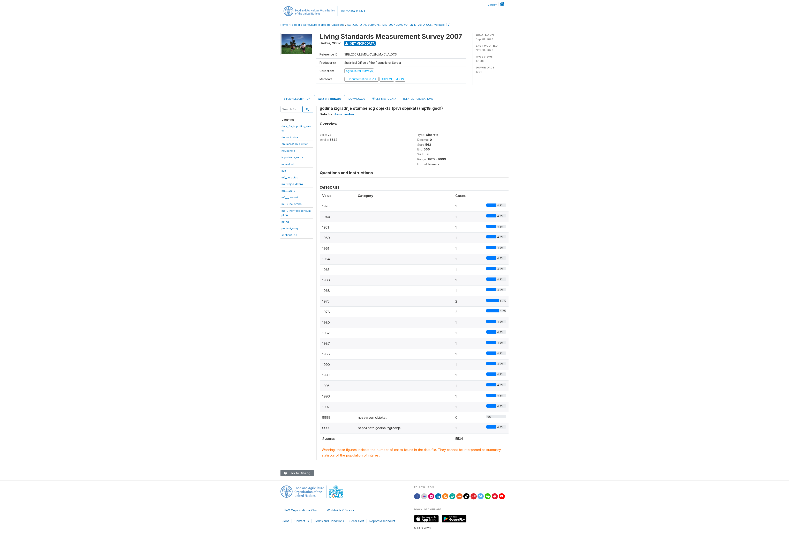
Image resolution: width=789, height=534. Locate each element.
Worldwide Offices (339, 510)
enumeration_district (294, 144)
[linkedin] (438, 496)
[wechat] (488, 496)
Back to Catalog (299, 473)
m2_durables (289, 177)
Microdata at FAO (352, 11)
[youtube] (502, 496)
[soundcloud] (459, 496)
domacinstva (289, 137)
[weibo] (495, 496)
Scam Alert (357, 521)
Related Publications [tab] (418, 98)
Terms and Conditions (329, 521)
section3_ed (289, 235)
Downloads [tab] (356, 98)
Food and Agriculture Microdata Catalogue (317, 24)
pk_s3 (285, 221)
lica (283, 170)
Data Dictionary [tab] (329, 99)
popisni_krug (289, 228)
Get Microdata (362, 43)
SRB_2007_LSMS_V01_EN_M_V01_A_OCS (407, 24)
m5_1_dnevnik (290, 197)
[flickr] (424, 496)
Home (284, 24)
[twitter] (481, 496)
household (288, 150)
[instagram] (431, 496)
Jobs (286, 521)
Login (491, 4)
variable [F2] (442, 24)
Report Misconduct (382, 521)
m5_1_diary (288, 190)
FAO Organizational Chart (301, 510)
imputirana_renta (292, 157)
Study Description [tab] (297, 98)
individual (287, 164)
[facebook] (417, 496)
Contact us (301, 521)
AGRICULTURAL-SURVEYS (363, 24)
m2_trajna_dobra (292, 184)
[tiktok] (466, 496)
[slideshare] (452, 496)
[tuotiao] (474, 496)
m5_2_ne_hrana (291, 204)
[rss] (445, 496)
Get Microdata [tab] (385, 98)
